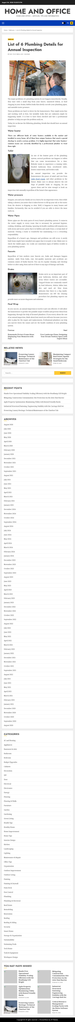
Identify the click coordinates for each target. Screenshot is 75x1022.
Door (6, 779)
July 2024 (7, 530)
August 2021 (8, 674)
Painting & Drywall (11, 883)
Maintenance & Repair (12, 857)
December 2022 (10, 607)
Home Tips (8, 836)
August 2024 (8, 526)
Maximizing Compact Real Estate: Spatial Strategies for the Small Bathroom (45, 358)
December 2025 (10, 458)
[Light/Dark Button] (64, 23)
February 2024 (9, 552)
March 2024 (8, 547)
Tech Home (8, 948)
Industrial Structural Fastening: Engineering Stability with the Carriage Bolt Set (34, 406)
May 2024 (7, 539)
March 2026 (8, 446)
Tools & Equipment (11, 953)
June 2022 (7, 632)
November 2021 (10, 662)
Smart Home (8, 931)
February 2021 (9, 700)
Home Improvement (11, 831)
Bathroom (10, 39)
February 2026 (9, 450)
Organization (9, 866)
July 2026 (7, 429)
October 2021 (9, 666)
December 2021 (10, 658)
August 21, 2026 (58, 982)
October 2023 (9, 569)
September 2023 (10, 573)
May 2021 (7, 687)
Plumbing (7, 896)
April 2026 (8, 441)
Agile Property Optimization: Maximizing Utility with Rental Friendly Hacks (32, 402)
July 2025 (7, 480)
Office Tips (8, 862)
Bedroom (7, 758)
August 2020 (8, 725)
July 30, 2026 (57, 1012)
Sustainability (9, 940)
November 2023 (10, 564)
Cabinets (7, 766)
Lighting (7, 853)
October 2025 (9, 467)
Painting (7, 879)
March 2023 (8, 594)
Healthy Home (9, 827)
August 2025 (8, 475)
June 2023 (7, 581)
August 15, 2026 (24, 997)
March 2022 (8, 645)
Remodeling (8, 909)
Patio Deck (8, 888)
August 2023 (8, 577)
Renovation (8, 914)
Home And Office (37, 11)
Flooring (7, 797)
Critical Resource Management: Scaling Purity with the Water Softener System (44, 1007)
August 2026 (8, 424)
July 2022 (7, 628)
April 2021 (8, 691)
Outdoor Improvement (12, 870)
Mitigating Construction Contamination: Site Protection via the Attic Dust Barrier (34, 398)
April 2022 (8, 641)
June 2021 (7, 683)
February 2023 (9, 598)
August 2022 (8, 624)
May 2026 (7, 437)
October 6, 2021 (18, 54)
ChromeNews (43, 1020)
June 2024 (7, 535)
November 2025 (10, 463)
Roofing (7, 918)
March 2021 (8, 696)
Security (7, 927)
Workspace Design (11, 957)
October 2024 (9, 518)
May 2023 (7, 586)
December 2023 (10, 560)
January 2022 (9, 653)
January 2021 (9, 704)
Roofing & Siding (10, 922)
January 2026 (9, 454)
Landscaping (8, 849)
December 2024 (10, 509)
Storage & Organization (13, 935)
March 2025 (8, 497)
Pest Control (8, 892)
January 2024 (9, 556)
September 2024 (10, 522)
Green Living (9, 818)
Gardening (8, 814)
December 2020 (10, 708)
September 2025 (10, 471)
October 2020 (9, 717)
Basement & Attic (10, 749)
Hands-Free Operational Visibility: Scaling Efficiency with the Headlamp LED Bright (35, 393)
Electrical (7, 784)
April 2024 (8, 543)
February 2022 (9, 649)
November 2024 (10, 514)
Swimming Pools (10, 944)
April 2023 (8, 590)
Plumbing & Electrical (12, 901)
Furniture (7, 805)
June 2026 (7, 433)
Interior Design (9, 840)
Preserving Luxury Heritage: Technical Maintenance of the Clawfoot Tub (10, 358)
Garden (6, 810)
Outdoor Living (9, 875)
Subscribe (71, 23)
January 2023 (9, 602)
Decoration (8, 771)
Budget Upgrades (10, 762)
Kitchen (7, 844)
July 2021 (7, 679)
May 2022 (7, 636)
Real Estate (8, 905)
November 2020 (10, 713)
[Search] (68, 23)
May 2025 (7, 488)
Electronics (8, 788)
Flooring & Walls (10, 801)
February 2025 (9, 501)
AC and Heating (10, 740)
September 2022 (10, 619)
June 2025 (7, 484)
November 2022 (10, 611)
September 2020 (10, 721)
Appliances (8, 745)
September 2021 (10, 670)
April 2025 (8, 492)
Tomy (10, 54)
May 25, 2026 (58, 363)
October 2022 (9, 615)
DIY (5, 775)
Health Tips (8, 823)
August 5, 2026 (24, 363)
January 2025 (9, 505)
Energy (6, 792)
